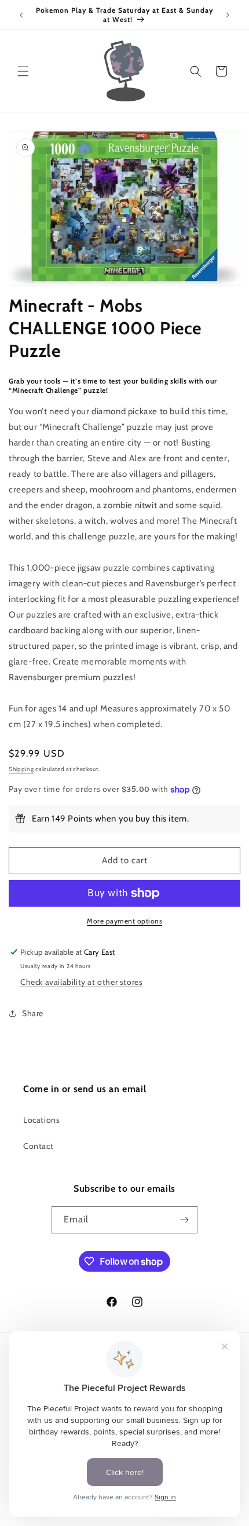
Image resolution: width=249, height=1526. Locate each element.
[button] (23, 71)
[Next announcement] (227, 15)
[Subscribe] (184, 1219)
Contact (38, 1146)
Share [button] (32, 1013)
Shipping (21, 769)
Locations (41, 1120)
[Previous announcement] (21, 15)
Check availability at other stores (81, 982)
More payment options (124, 921)
